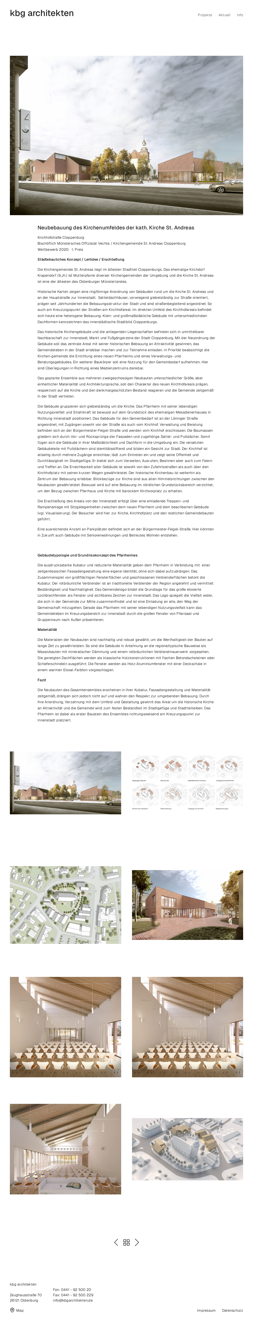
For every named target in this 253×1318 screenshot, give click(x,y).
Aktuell (225, 15)
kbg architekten (42, 13)
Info (240, 15)
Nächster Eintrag (137, 1242)
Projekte (205, 15)
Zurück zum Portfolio (126, 1242)
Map (20, 1310)
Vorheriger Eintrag (116, 1242)
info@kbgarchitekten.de (73, 1300)
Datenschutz (232, 1310)
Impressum (206, 1310)
